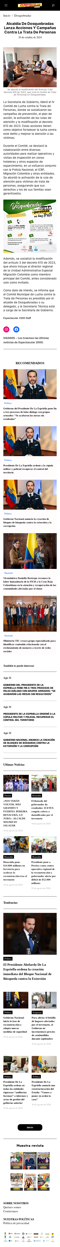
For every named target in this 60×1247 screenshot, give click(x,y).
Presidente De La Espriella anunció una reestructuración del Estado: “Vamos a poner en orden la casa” (43, 1091)
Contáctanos (10, 1211)
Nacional (8, 572)
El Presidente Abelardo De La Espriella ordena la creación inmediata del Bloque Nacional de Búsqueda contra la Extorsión (27, 972)
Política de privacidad (16, 1223)
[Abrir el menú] (6, 5)
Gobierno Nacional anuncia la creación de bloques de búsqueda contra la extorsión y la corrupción (27, 522)
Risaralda (36, 795)
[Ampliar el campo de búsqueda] (53, 5)
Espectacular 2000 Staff (17, 318)
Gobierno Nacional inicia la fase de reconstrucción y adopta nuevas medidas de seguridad (15, 1024)
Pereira (7, 795)
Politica (8, 403)
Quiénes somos (12, 1207)
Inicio (6, 15)
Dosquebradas (22, 15)
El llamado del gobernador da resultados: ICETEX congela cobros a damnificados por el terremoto (42, 810)
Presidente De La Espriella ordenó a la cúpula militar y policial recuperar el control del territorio (28, 469)
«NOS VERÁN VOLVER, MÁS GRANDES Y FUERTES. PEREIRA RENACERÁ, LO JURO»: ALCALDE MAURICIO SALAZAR (15, 813)
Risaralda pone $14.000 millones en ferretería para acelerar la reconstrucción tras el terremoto (15, 871)
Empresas (37, 1012)
